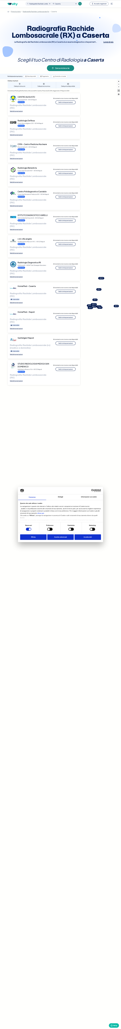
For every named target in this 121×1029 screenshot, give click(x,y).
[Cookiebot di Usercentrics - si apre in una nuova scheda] (92, 490)
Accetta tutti (88, 537)
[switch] (50, 529)
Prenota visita (16, 12)
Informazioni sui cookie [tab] (89, 497)
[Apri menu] (111, 3)
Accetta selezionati (60, 537)
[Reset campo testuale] (50, 4)
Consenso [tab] (32, 497)
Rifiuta (33, 537)
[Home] (8, 11)
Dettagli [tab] (60, 497)
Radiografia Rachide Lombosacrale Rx (36, 12)
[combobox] (38, 4)
